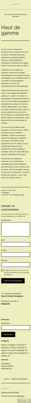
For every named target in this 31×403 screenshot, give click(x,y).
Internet (4, 350)
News (11, 353)
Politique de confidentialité (10, 392)
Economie (20, 345)
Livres (12, 350)
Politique (4, 356)
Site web (4, 260)
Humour (21, 347)
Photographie (21, 353)
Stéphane (6, 192)
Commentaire (6, 220)
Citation (4, 345)
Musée (22, 194)
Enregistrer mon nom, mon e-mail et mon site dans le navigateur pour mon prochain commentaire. (16, 272)
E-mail (4, 250)
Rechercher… (5, 323)
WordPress (20, 396)
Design (12, 345)
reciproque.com (6, 368)
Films (13, 347)
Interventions (5, 363)
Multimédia (20, 350)
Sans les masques (7, 366)
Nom (3, 240)
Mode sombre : (23, 401)
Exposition (16, 194)
